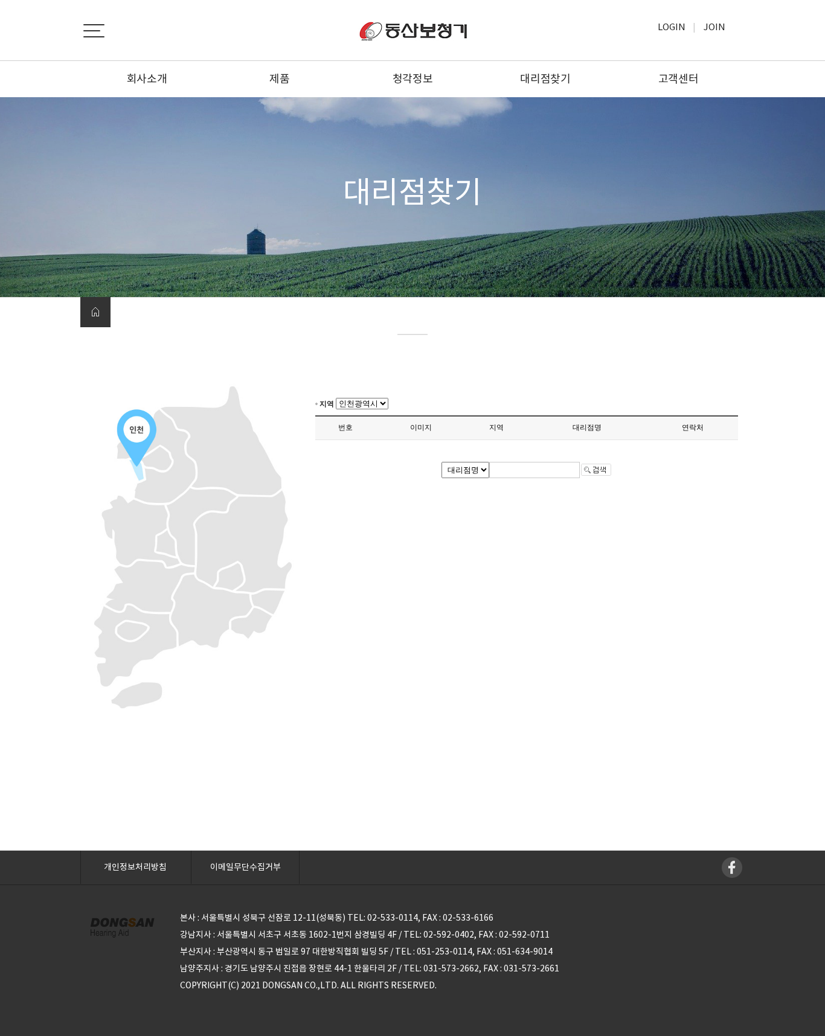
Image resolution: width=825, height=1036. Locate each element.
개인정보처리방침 (135, 867)
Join (714, 27)
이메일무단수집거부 (245, 867)
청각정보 (413, 79)
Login (671, 27)
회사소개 (147, 79)
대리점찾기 (545, 79)
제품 (279, 79)
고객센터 (678, 79)
